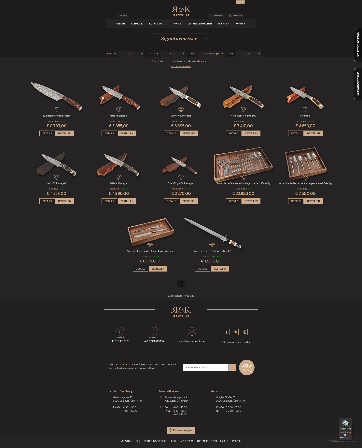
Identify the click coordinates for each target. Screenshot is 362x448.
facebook (227, 332)
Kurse (177, 23)
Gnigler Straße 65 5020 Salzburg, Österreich (230, 399)
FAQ (138, 441)
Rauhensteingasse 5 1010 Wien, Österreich (176, 399)
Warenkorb (218, 15)
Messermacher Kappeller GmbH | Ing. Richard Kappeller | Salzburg (181, 11)
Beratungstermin (155, 441)
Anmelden (237, 15)
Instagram (245, 332)
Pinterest (236, 332)
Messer (120, 23)
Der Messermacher (200, 23)
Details (47, 133)
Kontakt (241, 23)
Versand (126, 441)
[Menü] (350, 420)
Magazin (223, 23)
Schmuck (137, 23)
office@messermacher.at (191, 341)
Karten (177, 430)
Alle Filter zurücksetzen (181, 66)
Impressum (186, 441)
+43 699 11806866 (154, 339)
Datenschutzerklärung (212, 441)
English (123, 15)
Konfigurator (158, 23)
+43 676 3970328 (119, 339)
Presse (236, 441)
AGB (173, 441)
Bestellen (64, 133)
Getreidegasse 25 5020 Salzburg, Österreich (127, 399)
